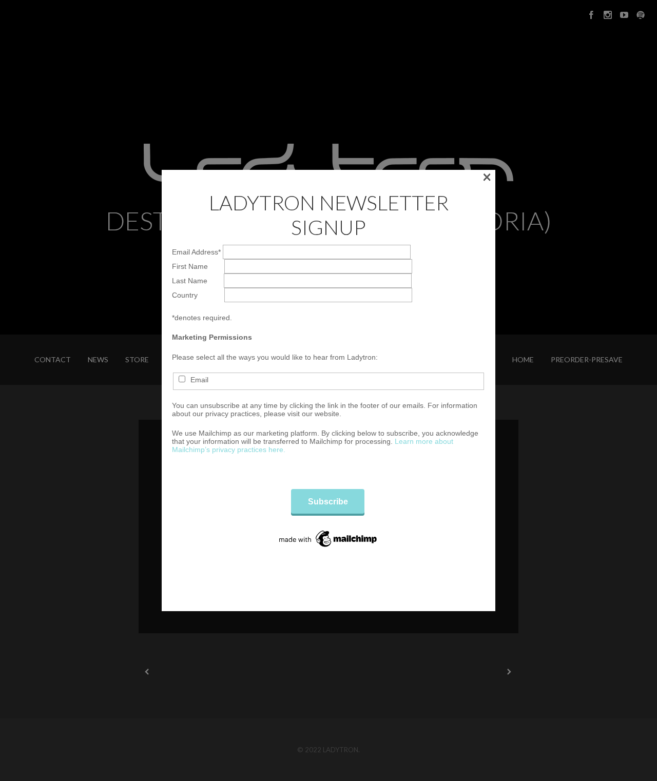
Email (199, 380)
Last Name (198, 281)
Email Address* (197, 252)
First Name (198, 266)
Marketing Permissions (212, 337)
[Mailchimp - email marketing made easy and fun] (328, 539)
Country (198, 295)
